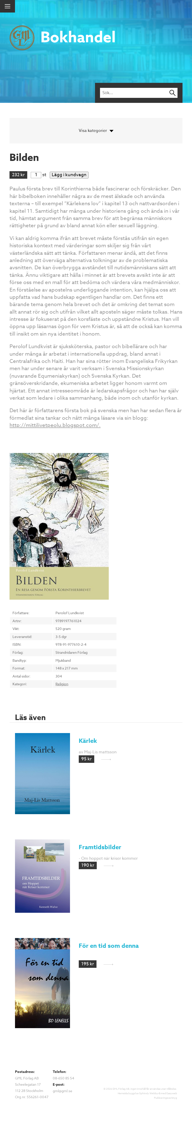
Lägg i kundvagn (69, 175)
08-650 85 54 (63, 1078)
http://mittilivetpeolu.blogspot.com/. (55, 424)
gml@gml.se (62, 1090)
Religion (62, 684)
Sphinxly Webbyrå (149, 1093)
